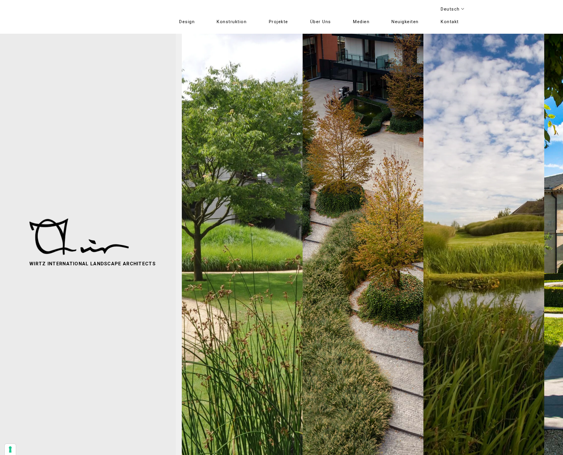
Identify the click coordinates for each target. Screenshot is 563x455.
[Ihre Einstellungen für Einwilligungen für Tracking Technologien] (10, 449)
